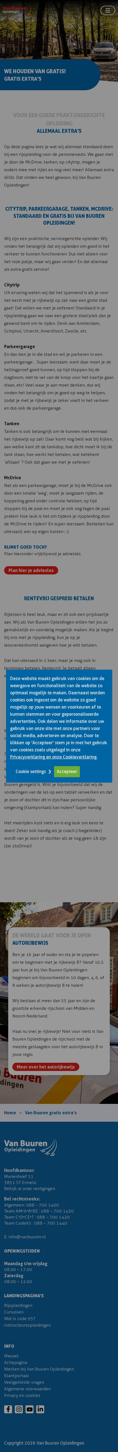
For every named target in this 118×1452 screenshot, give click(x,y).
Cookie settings (31, 771)
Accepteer (67, 771)
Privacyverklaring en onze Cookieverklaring (53, 757)
